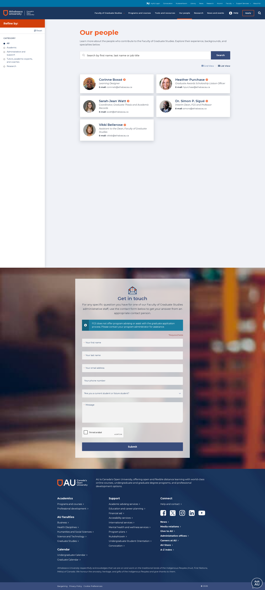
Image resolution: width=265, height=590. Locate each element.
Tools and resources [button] (165, 13)
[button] (234, 13)
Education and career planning (126, 508)
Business (62, 522)
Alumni (220, 3)
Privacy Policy (75, 586)
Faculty (229, 3)
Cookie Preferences (93, 586)
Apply (248, 13)
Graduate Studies (67, 541)
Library (193, 3)
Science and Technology (70, 536)
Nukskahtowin (181, 3)
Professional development (71, 508)
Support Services (242, 3)
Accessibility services (120, 518)
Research (210, 3)
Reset (39, 30)
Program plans (117, 532)
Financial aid (115, 513)
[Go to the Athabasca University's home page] (21, 13)
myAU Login (155, 3)
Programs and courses (69, 504)
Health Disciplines (67, 527)
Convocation (168, 3)
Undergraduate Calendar (71, 555)
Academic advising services (123, 504)
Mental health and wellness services (129, 527)
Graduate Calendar (68, 559)
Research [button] (198, 13)
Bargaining (62, 586)
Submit (132, 446)
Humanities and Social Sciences (74, 532)
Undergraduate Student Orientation (129, 541)
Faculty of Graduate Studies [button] (108, 13)
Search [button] (220, 55)
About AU (257, 3)
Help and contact (170, 504)
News (201, 3)
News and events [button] (215, 13)
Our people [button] (184, 13)
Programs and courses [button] (139, 13)
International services (120, 522)
